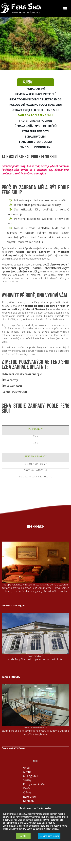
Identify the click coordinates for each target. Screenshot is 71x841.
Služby (27, 780)
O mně (27, 772)
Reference (29, 796)
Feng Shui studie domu (35, 142)
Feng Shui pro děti (35, 131)
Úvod (26, 767)
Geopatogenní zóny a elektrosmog (35, 99)
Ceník (26, 788)
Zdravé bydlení (35, 136)
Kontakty (28, 801)
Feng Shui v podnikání (35, 147)
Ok (24, 836)
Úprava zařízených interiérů (36, 126)
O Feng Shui (30, 776)
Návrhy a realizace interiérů (35, 94)
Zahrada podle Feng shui (35, 115)
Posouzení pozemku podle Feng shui (35, 105)
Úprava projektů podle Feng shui (35, 110)
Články (27, 792)
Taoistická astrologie (35, 120)
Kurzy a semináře (34, 784)
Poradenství (35, 89)
